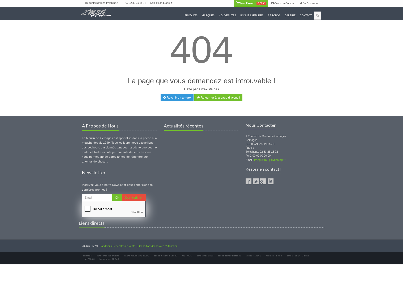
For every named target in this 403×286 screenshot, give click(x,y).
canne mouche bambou (165, 256)
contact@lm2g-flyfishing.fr (103, 2)
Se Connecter (310, 3)
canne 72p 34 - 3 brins (298, 256)
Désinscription (134, 197)
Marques (208, 15)
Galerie (290, 15)
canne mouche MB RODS (136, 256)
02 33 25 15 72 (137, 2)
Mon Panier (252, 3)
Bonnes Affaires (251, 15)
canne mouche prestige (108, 256)
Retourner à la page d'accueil (220, 97)
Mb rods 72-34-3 (274, 256)
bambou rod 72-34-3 (109, 259)
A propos (274, 15)
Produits (191, 15)
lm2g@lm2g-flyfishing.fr (269, 159)
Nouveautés (227, 15)
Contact (306, 15)
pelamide (87, 256)
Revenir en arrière (178, 97)
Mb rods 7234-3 (253, 256)
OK (117, 197)
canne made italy (205, 256)
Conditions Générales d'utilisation (158, 246)
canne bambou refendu (229, 256)
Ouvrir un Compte (284, 3)
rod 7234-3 (89, 259)
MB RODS (187, 256)
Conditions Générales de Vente (117, 246)
